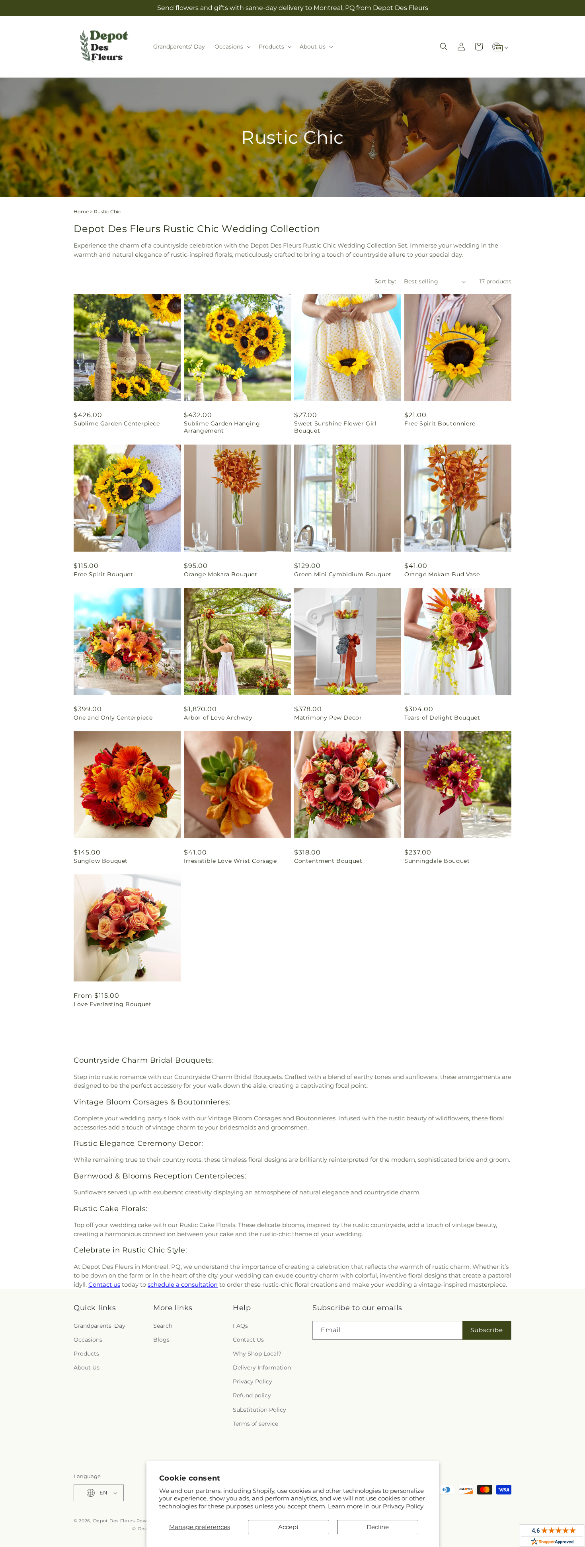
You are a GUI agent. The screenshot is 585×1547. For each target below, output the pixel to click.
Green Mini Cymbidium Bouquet (343, 574)
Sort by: (385, 281)
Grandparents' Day (99, 1325)
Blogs (161, 1339)
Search (162, 1325)
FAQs (240, 1325)
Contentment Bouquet (328, 860)
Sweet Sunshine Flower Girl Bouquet (335, 427)
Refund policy (252, 1395)
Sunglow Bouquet (101, 860)
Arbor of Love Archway (218, 717)
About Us (86, 1367)
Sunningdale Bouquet (437, 860)
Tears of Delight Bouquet (442, 717)
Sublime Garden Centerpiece (117, 423)
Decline (378, 1527)
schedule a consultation (183, 1284)
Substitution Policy (259, 1409)
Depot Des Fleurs (114, 1521)
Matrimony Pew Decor (328, 717)
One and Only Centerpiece (113, 717)
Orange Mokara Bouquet (220, 574)
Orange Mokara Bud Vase (442, 574)
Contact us (104, 1284)
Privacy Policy (403, 1506)
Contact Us (248, 1339)
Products (86, 1353)
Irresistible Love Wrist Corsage (230, 860)
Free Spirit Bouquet (103, 574)
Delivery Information (262, 1367)
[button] (232, 46)
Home (81, 212)
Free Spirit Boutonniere (440, 423)
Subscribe (486, 1330)
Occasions (88, 1339)
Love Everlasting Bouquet (112, 1004)
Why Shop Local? (257, 1353)
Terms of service (255, 1423)
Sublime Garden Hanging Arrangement (222, 427)
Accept (288, 1527)
